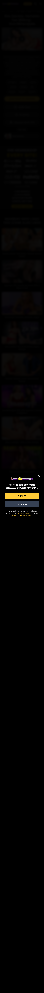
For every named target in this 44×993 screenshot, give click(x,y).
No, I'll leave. (27, 515)
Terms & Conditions (25, 513)
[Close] (39, 476)
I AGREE (22, 496)
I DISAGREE (22, 504)
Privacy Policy (17, 515)
